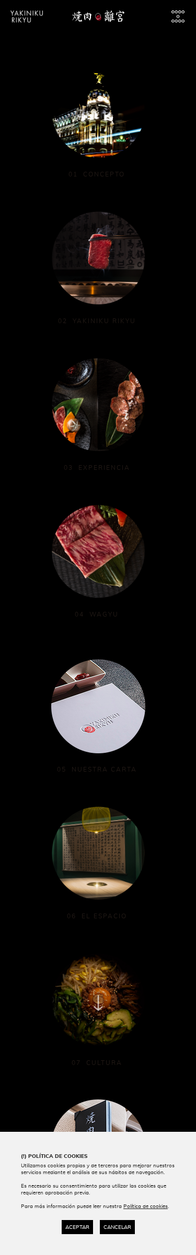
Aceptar (77, 1227)
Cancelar (117, 1227)
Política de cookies (145, 1206)
